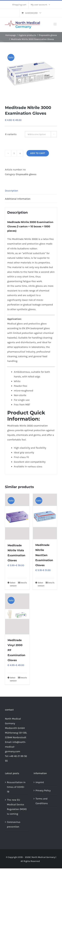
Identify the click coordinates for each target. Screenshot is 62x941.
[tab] (31, 191)
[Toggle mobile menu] (55, 24)
